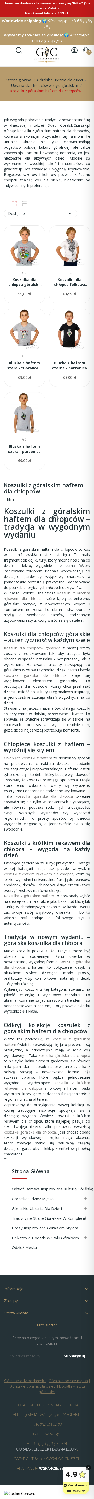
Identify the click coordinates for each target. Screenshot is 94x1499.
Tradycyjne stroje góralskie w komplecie (49, 1218)
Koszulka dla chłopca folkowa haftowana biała (69, 282)
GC (24, 273)
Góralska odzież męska (33, 1198)
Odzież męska (24, 1247)
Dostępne (40, 213)
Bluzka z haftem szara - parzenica (24, 449)
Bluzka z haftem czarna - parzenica (69, 365)
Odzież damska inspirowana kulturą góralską (51, 1188)
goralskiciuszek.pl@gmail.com (46, 1449)
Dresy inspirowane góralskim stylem (45, 1227)
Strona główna (31, 1172)
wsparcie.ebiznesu (58, 1468)
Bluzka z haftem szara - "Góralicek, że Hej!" (24, 365)
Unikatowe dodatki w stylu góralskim (45, 1237)
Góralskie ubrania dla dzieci (37, 1208)
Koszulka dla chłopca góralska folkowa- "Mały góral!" (24, 282)
